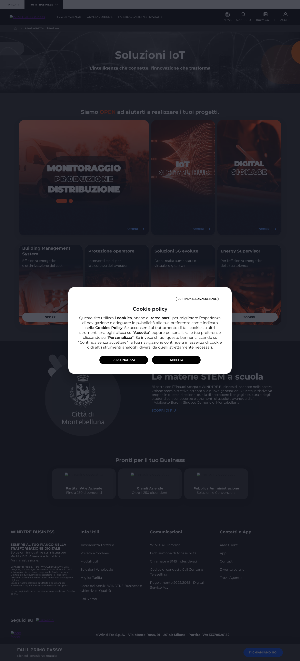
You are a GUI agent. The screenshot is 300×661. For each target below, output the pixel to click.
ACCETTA (176, 360)
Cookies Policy (108, 328)
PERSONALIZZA (123, 360)
